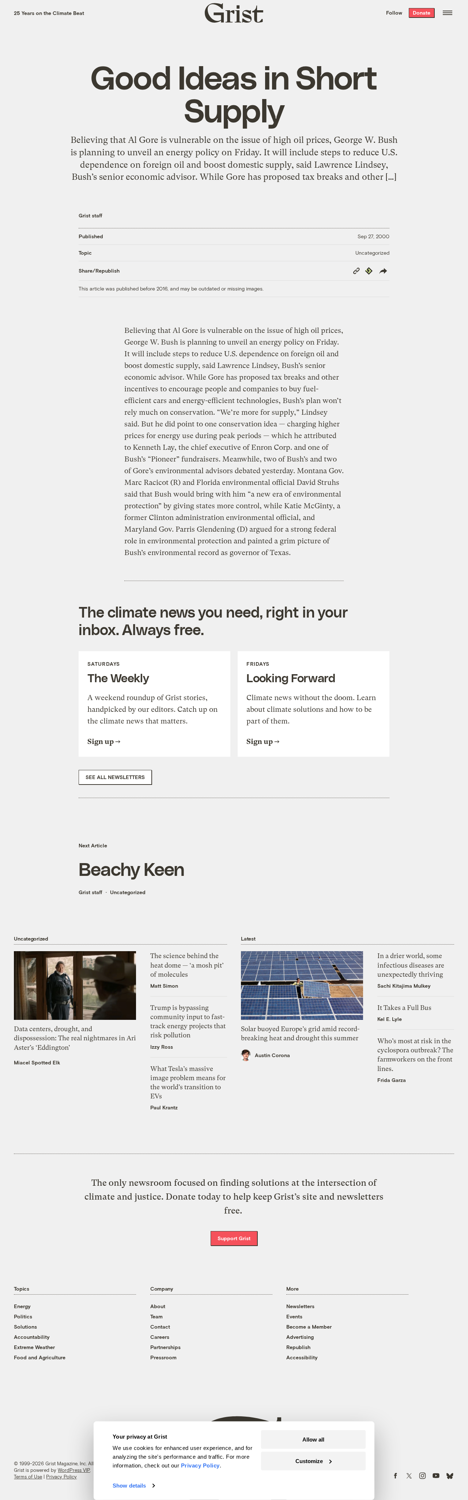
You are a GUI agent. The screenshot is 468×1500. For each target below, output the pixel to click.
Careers (159, 1337)
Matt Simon (164, 986)
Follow (394, 13)
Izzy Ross (161, 1047)
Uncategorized (372, 253)
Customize (309, 1461)
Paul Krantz (164, 1107)
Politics (23, 1316)
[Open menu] (447, 13)
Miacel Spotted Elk (37, 1062)
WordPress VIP (74, 1470)
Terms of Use (28, 1477)
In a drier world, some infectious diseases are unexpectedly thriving (410, 965)
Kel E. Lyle (389, 1019)
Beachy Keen (131, 869)
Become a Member (309, 1327)
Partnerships (165, 1347)
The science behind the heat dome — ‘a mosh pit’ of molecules (187, 965)
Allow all (313, 1439)
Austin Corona (272, 1055)
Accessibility (302, 1357)
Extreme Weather (34, 1347)
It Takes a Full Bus (404, 1007)
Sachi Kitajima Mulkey (404, 986)
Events (294, 1316)
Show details (129, 1485)
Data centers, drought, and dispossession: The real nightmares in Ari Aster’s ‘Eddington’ (75, 1038)
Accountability (32, 1337)
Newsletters (300, 1306)
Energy (22, 1306)
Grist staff (90, 215)
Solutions (25, 1327)
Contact (160, 1327)
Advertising (300, 1337)
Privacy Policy (61, 1477)
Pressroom (163, 1357)
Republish (298, 1347)
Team (156, 1316)
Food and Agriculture (39, 1357)
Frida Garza (391, 1080)
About (157, 1306)
